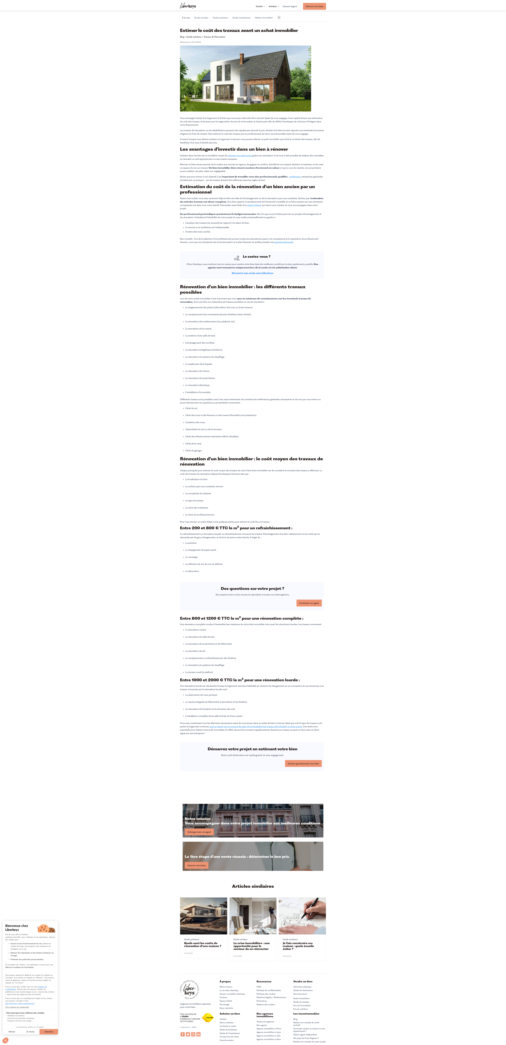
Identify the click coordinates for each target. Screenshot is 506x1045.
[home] (188, 6)
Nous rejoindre (226, 1008)
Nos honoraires (300, 994)
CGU (259, 987)
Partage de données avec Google (19, 1021)
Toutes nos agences (265, 1021)
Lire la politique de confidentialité (17, 1007)
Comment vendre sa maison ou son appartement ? (309, 1029)
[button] (5, 1040)
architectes (295, 176)
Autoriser (49, 1032)
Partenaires (262, 1001)
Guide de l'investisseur (230, 1033)
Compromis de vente (229, 1037)
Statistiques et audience (16, 1016)
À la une (186, 17)
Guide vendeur (201, 17)
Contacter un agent (309, 603)
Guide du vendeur (301, 1002)
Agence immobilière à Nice (269, 1039)
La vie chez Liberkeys (229, 990)
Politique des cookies (266, 994)
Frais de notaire (227, 1040)
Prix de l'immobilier (302, 1005)
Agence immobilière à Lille (268, 1036)
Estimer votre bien (197, 865)
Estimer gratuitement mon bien (303, 763)
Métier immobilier (264, 17)
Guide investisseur (241, 17)
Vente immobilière (301, 998)
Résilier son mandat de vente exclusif (306, 1023)
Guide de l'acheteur (228, 1030)
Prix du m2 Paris (300, 1009)
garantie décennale (283, 242)
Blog (295, 1019)
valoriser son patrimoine (240, 155)
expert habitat (254, 205)
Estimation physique (302, 987)
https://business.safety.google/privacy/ (20, 1003)
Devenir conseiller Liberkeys (232, 994)
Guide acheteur (220, 17)
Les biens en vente (228, 1026)
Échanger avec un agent (199, 832)
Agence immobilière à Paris (269, 1028)
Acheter (223, 1019)
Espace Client (226, 1001)
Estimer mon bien (314, 6)
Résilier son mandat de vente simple (309, 1042)
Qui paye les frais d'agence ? (306, 1038)
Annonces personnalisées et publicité (20, 1018)
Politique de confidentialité (269, 990)
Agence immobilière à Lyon (269, 1032)
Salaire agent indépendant (305, 1034)
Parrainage (224, 1004)
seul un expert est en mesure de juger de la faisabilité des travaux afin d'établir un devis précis (256, 726)
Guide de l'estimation (303, 990)
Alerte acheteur (227, 1022)
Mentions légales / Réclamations (271, 997)
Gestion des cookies (266, 1004)
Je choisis (30, 1032)
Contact (223, 997)
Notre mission (226, 987)
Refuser (12, 1032)
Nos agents (262, 1025)
